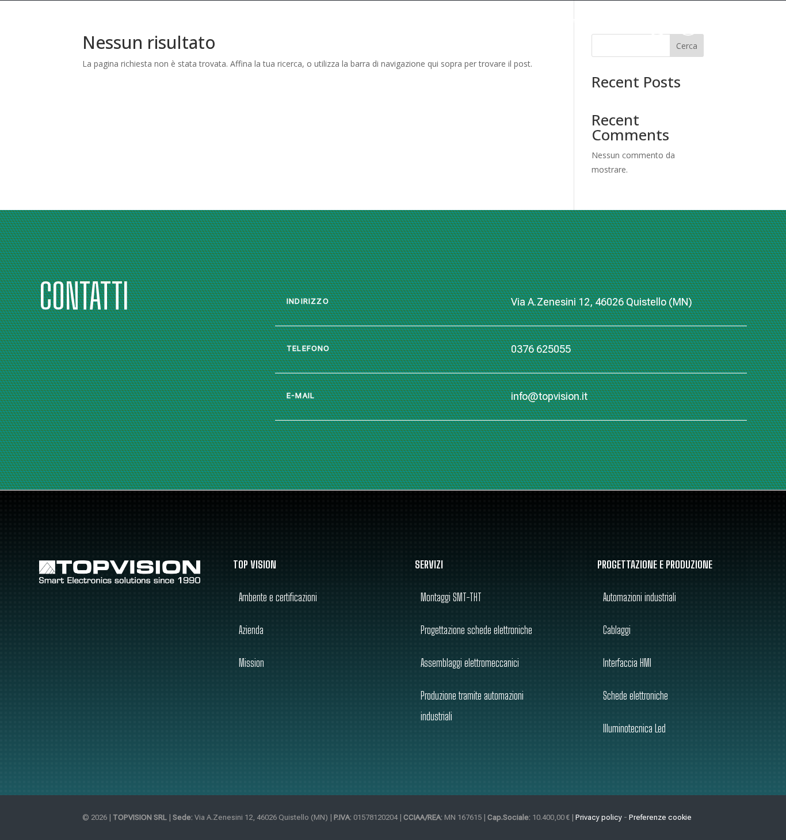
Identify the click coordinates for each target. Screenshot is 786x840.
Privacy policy (598, 817)
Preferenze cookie (660, 817)
